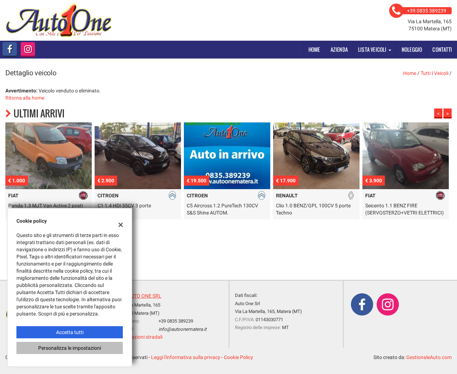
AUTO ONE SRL (144, 296)
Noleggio (412, 49)
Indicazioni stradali (141, 337)
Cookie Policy (238, 357)
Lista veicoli (373, 49)
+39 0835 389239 (176, 321)
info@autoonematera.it (182, 329)
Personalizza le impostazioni (69, 348)
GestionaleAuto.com (429, 357)
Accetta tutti (70, 332)
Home (314, 49)
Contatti (442, 49)
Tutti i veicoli (434, 73)
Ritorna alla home (24, 98)
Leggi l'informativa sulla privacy (185, 357)
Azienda (339, 49)
